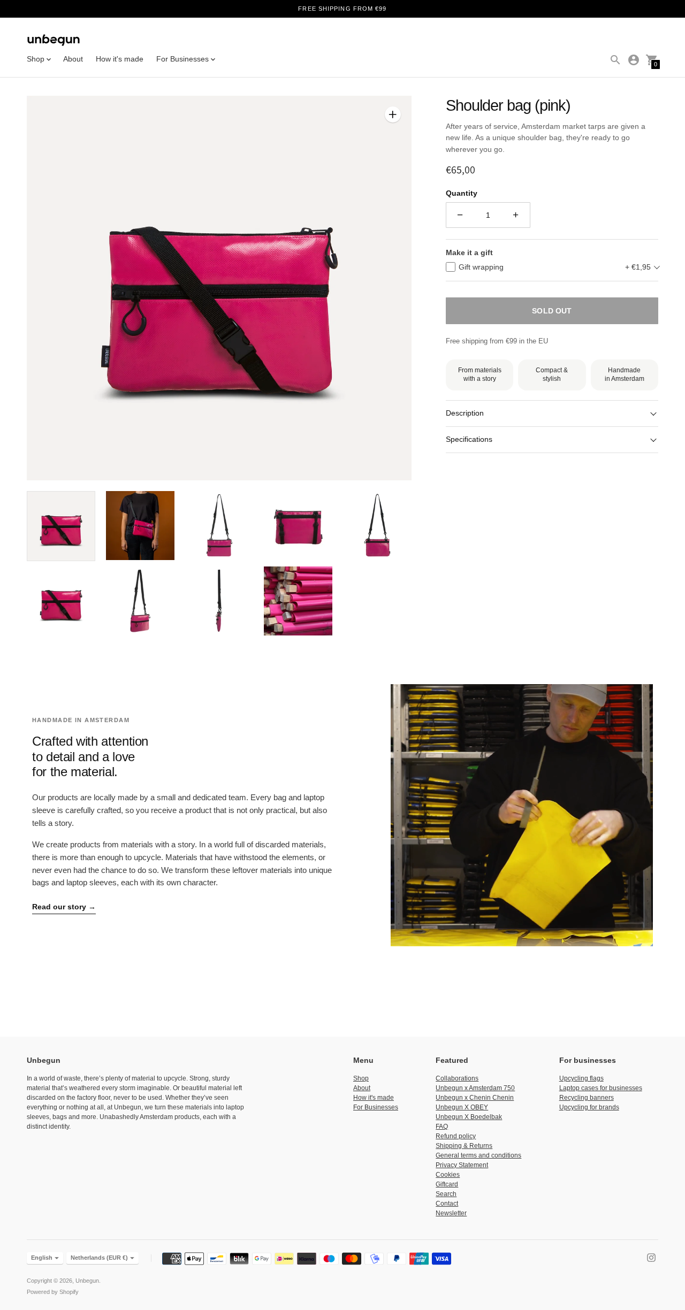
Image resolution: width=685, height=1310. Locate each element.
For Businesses (375, 1107)
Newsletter (451, 1213)
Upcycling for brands (589, 1107)
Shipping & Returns (464, 1146)
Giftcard (447, 1184)
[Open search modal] (615, 59)
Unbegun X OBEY (462, 1107)
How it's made (119, 59)
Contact (447, 1203)
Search (446, 1194)
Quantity (461, 193)
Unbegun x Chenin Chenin (475, 1097)
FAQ (442, 1126)
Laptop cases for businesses (600, 1088)
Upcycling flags (581, 1078)
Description (465, 413)
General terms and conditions (478, 1155)
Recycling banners (586, 1097)
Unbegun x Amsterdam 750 (475, 1088)
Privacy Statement (462, 1165)
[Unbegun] (53, 41)
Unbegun (87, 1280)
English (41, 1257)
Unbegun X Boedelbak (469, 1117)
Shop (361, 1078)
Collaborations (457, 1078)
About (73, 59)
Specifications (469, 439)
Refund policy (456, 1136)
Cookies (448, 1174)
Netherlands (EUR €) (99, 1257)
